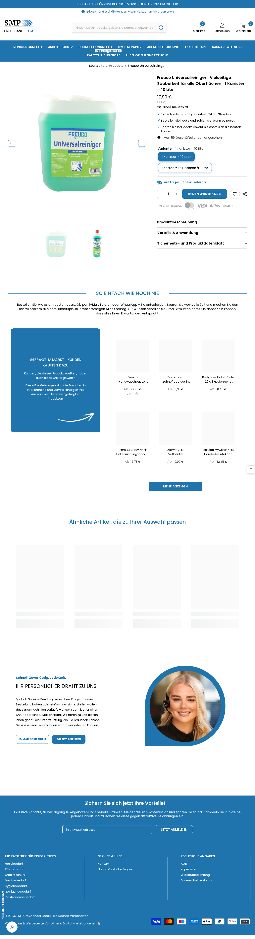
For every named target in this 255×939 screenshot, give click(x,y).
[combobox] (114, 27)
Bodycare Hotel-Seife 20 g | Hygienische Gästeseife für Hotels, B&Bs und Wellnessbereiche (218, 379)
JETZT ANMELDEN (173, 829)
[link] (127, 309)
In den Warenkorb (204, 194)
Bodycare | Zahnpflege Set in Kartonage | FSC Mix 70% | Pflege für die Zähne (175, 379)
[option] (76, 143)
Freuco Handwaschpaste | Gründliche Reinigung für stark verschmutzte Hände (132, 379)
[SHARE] (243, 194)
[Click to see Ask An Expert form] (6, 905)
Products (116, 66)
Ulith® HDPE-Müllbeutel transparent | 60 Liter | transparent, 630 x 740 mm (175, 452)
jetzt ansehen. (86, 923)
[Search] (119, 27)
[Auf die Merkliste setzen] (235, 194)
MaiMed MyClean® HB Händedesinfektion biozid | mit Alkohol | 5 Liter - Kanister (218, 452)
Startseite (97, 66)
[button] (11, 143)
